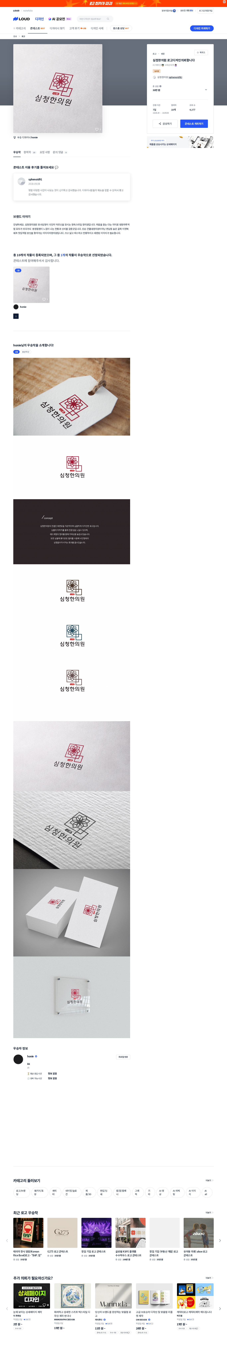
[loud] (16, 10)
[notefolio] (28, 11)
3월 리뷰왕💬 (124, 1332)
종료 (15, 36)
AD (224, 1)
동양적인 (25, 351)
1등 (18, 270)
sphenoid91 (35, 179)
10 (34, 152)
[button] (180, 88)
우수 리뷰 (18, 1328)
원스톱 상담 (121, 28)
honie (34, 137)
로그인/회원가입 (205, 10)
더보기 (208, 1180)
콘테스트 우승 (101, 1332)
